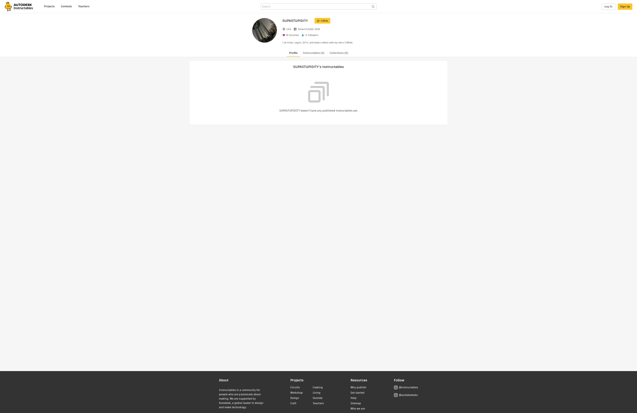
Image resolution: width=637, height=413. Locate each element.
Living (316, 393)
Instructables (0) (313, 53)
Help (353, 398)
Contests (66, 6)
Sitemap (356, 403)
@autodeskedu (408, 395)
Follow (324, 20)
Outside (317, 398)
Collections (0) (339, 53)
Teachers (83, 6)
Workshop (296, 393)
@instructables (408, 387)
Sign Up (625, 6)
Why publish (358, 387)
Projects (49, 6)
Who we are (358, 409)
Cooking (318, 387)
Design (294, 398)
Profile (293, 53)
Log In (608, 6)
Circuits (295, 387)
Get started (357, 393)
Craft (293, 403)
